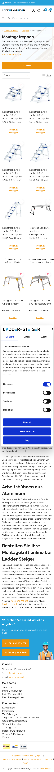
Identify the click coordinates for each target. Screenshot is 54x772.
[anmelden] (33, 10)
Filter (28, 65)
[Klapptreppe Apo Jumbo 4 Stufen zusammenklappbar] (13, 153)
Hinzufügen (13, 318)
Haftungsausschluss (32, 759)
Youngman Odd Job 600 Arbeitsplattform (40, 302)
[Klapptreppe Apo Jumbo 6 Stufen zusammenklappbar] (13, 211)
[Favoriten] (38, 10)
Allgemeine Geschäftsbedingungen (27, 756)
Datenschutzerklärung (11, 759)
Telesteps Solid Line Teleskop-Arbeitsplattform (39, 231)
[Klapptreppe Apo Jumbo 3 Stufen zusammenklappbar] (40, 95)
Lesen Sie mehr (10, 54)
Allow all (27, 422)
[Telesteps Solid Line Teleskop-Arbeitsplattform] (40, 211)
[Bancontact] (15, 746)
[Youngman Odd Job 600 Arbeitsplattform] (40, 284)
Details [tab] (27, 337)
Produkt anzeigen (14, 131)
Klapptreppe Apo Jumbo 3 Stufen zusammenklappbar (39, 115)
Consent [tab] (10, 337)
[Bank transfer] (23, 746)
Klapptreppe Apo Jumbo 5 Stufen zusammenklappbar (39, 173)
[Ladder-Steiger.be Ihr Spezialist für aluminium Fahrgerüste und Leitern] (13, 10)
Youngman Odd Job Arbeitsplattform (12, 302)
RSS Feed (27, 763)
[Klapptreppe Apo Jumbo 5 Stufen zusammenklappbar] (40, 153)
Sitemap (48, 759)
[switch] (47, 393)
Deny (27, 440)
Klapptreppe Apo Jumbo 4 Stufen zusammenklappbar (12, 173)
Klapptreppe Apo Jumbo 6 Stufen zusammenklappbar (12, 231)
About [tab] (44, 337)
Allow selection (27, 431)
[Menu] (3, 18)
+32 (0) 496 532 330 (19, 601)
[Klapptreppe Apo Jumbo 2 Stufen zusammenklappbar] (13, 95)
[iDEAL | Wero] (6, 746)
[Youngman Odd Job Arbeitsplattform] (13, 284)
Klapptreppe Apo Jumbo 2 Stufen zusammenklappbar (12, 115)
